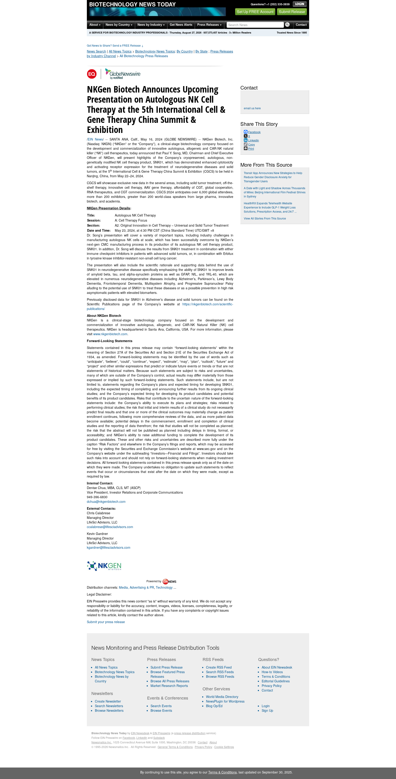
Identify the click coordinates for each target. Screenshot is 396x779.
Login (266, 705)
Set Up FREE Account (255, 11)
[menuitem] (117, 671)
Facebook (129, 738)
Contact (301, 24)
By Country (185, 51)
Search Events (161, 705)
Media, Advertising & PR (136, 587)
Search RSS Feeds (220, 671)
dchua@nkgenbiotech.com (106, 501)
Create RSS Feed (219, 667)
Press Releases (208, 24)
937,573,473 (210, 32)
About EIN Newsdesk (277, 667)
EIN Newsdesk (140, 733)
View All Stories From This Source (265, 218)
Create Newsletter (108, 701)
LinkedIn (141, 738)
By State (201, 51)
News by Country (118, 24)
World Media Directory (222, 696)
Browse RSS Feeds (220, 676)
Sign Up (267, 710)
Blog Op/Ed (214, 705)
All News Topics (120, 51)
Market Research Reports (169, 685)
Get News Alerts (181, 24)
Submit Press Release (167, 667)
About (94, 24)
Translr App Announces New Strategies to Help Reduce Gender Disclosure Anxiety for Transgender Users (273, 177)
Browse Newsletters (109, 710)
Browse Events (161, 710)
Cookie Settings (224, 747)
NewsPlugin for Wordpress (225, 701)
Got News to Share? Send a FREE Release (115, 45)
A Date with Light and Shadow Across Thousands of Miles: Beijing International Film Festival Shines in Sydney (274, 192)
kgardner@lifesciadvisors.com (108, 547)
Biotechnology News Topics (115, 671)
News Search (96, 51)
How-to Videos (272, 671)
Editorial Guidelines (276, 681)
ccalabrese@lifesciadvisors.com (110, 526)
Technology (164, 587)
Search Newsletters (109, 705)
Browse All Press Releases (170, 681)
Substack (159, 738)
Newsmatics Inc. (101, 742)
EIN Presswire (161, 733)
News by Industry (150, 24)
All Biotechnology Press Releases (144, 55)
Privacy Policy (272, 685)
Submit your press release (106, 621)
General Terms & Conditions (175, 747)
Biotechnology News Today (132, 4)
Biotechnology (155, 51)
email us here (252, 108)
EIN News (95, 139)
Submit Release (292, 11)
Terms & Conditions (276, 676)
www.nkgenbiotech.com (110, 334)
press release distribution (190, 733)
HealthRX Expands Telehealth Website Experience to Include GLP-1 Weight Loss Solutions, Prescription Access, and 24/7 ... (270, 207)
